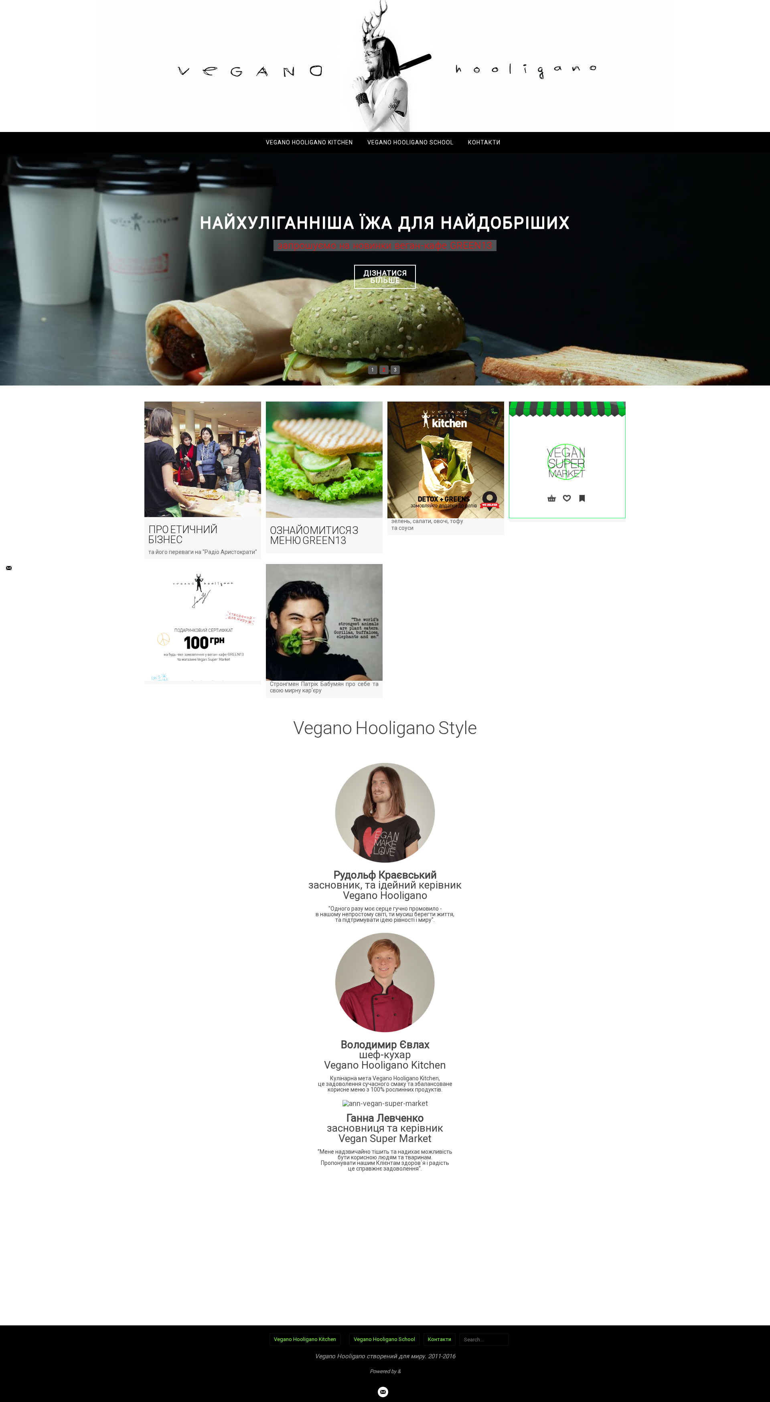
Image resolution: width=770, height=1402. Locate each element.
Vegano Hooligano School (384, 1339)
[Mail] (8, 568)
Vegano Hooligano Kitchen (305, 1339)
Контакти (439, 1339)
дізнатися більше (385, 276)
